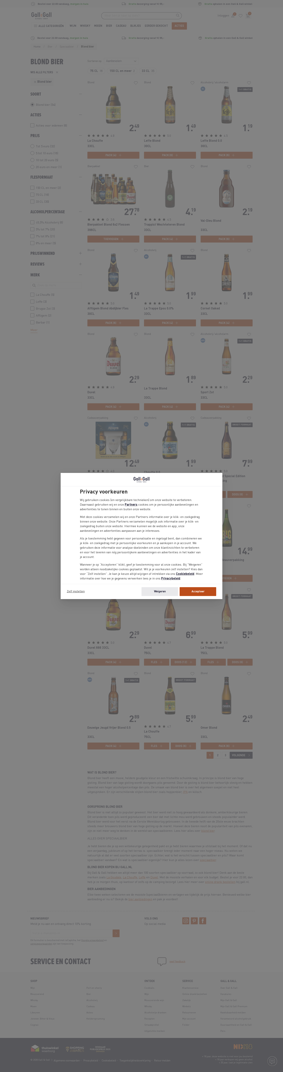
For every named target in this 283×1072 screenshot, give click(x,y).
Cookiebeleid (185, 574)
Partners (131, 504)
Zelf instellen (76, 591)
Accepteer (198, 591)
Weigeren (160, 591)
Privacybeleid (170, 578)
